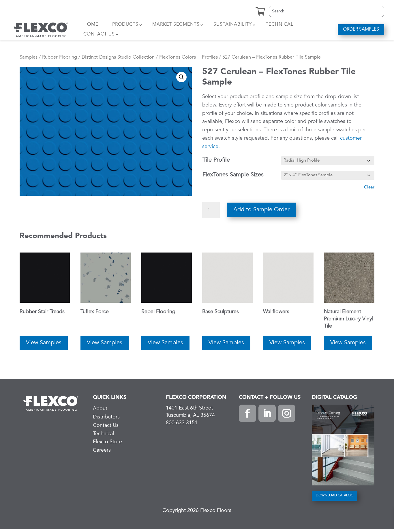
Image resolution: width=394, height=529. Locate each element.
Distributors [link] (106, 417)
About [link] (100, 408)
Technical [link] (279, 24)
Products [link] (125, 24)
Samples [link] (28, 57)
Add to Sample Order (261, 210)
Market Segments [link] (176, 24)
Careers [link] (102, 450)
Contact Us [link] (99, 34)
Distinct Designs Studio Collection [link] (118, 57)
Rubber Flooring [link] (59, 57)
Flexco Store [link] (107, 441)
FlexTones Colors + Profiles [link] (188, 57)
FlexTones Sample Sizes (233, 175)
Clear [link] (369, 187)
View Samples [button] (43, 343)
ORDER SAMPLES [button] (361, 29)
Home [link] (90, 24)
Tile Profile (216, 160)
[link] (41, 29)
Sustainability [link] (232, 24)
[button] (247, 413)
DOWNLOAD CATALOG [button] (334, 495)
